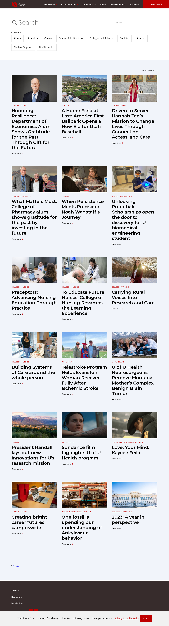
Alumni (17, 38)
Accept (147, 619)
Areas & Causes (68, 4)
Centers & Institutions (71, 38)
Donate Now (17, 603)
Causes (48, 38)
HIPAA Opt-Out (118, 4)
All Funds (15, 590)
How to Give (49, 4)
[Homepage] (18, 4)
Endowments (89, 4)
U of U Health (46, 47)
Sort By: (144, 70)
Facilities (124, 38)
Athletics (33, 38)
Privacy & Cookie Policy (127, 618)
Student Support (23, 47)
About (103, 4)
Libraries (140, 38)
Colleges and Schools (101, 38)
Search (135, 4)
